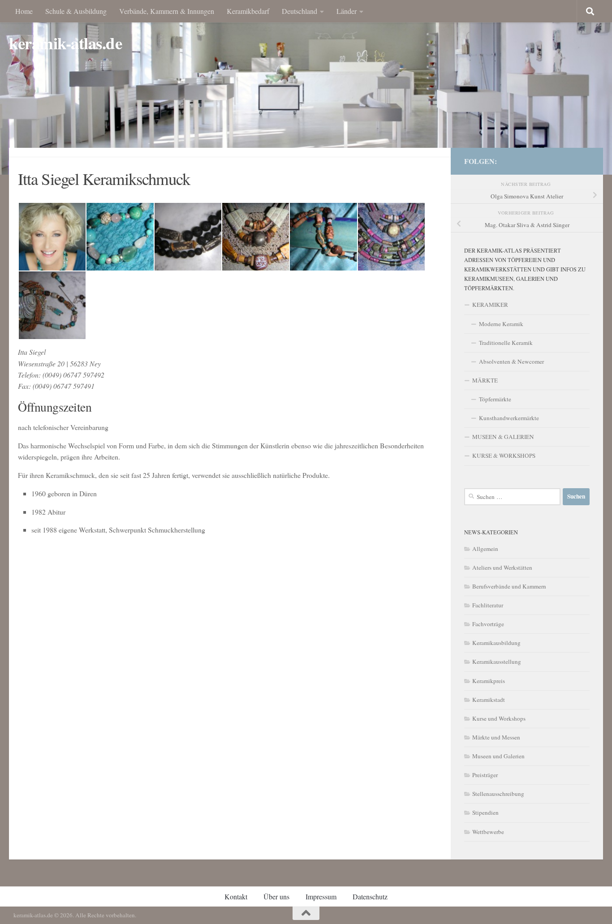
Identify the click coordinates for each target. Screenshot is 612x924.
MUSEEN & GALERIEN (503, 437)
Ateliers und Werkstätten (502, 567)
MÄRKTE (485, 380)
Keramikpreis (488, 681)
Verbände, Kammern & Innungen (166, 11)
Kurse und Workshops (499, 718)
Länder (346, 11)
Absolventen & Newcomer (511, 361)
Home (24, 11)
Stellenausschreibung (498, 794)
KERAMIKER (490, 305)
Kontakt (235, 896)
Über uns (276, 896)
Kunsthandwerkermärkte (509, 418)
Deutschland (299, 11)
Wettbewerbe (488, 832)
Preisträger (485, 775)
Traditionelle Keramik (506, 343)
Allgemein (485, 549)
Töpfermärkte (495, 399)
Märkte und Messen (496, 737)
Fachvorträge (488, 624)
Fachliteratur (487, 605)
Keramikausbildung (496, 643)
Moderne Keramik (501, 324)
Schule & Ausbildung (76, 11)
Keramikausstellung (496, 662)
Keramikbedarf (248, 11)
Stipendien (485, 812)
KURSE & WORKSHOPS (503, 455)
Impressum (321, 896)
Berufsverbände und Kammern (509, 586)
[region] (306, 87)
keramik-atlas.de (65, 43)
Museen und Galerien (498, 756)
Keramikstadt (488, 700)
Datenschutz (370, 896)
